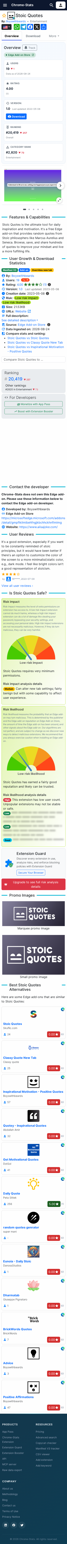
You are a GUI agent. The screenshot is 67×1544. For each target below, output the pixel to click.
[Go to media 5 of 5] (42, 209)
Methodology (10, 1494)
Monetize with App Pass (35, 404)
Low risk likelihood (16, 302)
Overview (12, 36)
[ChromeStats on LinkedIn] (5, 1525)
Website (21, 311)
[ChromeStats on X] (22, 1525)
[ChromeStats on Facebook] (13, 1525)
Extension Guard (12, 1447)
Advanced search (46, 1437)
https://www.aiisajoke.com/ (38, 527)
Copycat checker (46, 1442)
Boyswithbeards (16, 21)
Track (31, 47)
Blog (4, 1499)
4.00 (32, 284)
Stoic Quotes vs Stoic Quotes (28, 338)
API (4, 1458)
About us (7, 1488)
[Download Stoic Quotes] (33, 110)
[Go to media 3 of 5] (33, 209)
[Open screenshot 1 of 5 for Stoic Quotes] (32, 185)
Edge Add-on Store (19, 55)
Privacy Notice (11, 1516)
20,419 (19, 379)
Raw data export (12, 1470)
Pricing (40, 1431)
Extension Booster (13, 1452)
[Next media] (60, 185)
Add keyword (43, 1465)
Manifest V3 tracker (48, 1448)
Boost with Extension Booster (35, 411)
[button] (5, 5)
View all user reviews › (17, 586)
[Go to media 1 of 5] (24, 209)
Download (33, 36)
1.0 (21, 289)
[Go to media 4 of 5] (38, 209)
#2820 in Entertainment (19, 389)
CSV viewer (43, 1454)
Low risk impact (26, 298)
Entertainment (38, 21)
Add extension (44, 1459)
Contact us (8, 1505)
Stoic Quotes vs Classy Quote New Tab (35, 342)
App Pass (7, 1431)
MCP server (9, 1464)
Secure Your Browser (31, 872)
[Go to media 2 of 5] (29, 209)
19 (18, 280)
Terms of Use (10, 1511)
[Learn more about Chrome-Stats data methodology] (49, 324)
